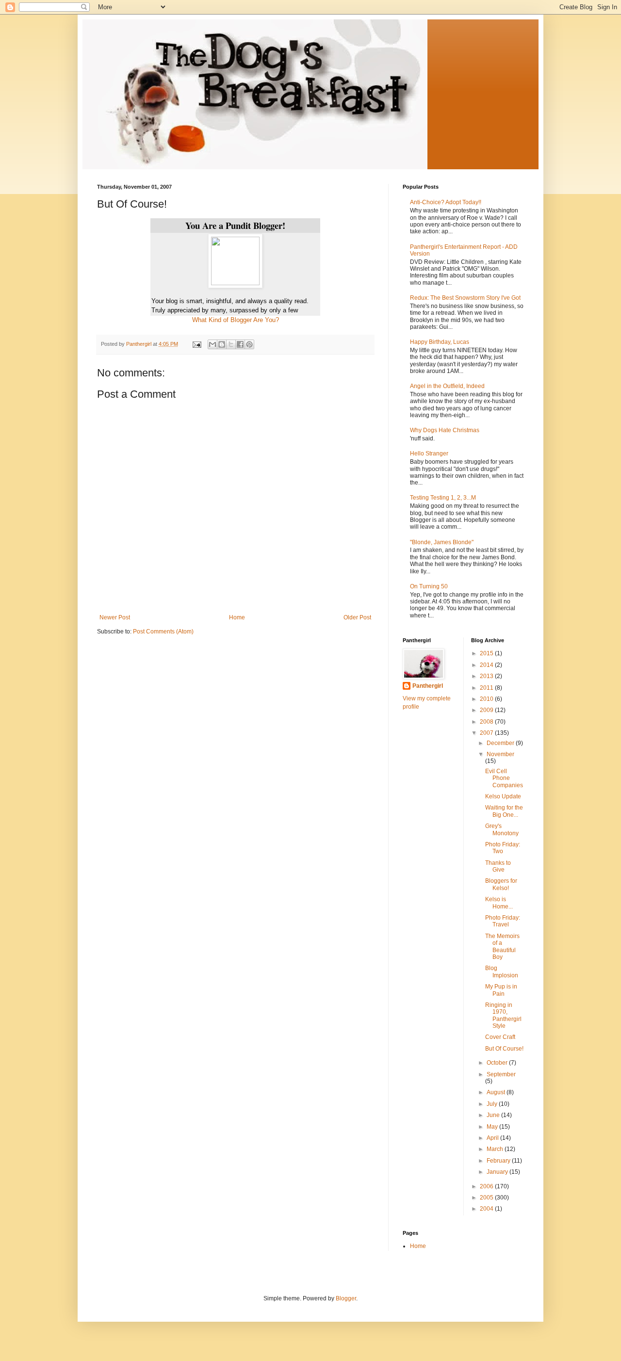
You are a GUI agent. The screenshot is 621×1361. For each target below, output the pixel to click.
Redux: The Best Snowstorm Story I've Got (465, 297)
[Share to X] (231, 344)
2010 (487, 699)
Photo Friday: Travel (502, 921)
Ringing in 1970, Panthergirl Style (503, 1015)
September (501, 1074)
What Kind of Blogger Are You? (235, 320)
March (496, 1149)
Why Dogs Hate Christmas (444, 430)
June (494, 1115)
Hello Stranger (429, 453)
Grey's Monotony (502, 829)
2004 (487, 1208)
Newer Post (114, 617)
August (497, 1092)
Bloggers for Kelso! (501, 884)
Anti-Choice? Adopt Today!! (445, 202)
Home (237, 617)
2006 (487, 1186)
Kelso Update (503, 796)
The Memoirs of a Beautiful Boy (502, 946)
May (493, 1126)
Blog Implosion (501, 971)
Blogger (346, 1298)
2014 (487, 665)
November (500, 754)
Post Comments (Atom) (163, 631)
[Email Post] (196, 344)
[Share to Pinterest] (249, 344)
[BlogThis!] (222, 344)
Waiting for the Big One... (504, 811)
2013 (487, 676)
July (493, 1104)
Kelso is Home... (499, 902)
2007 (487, 732)
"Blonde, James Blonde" (442, 542)
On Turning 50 (429, 586)
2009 (487, 710)
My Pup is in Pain (501, 990)
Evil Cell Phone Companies (504, 778)
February (499, 1160)
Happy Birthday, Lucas (439, 342)
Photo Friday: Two (502, 848)
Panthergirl (427, 685)
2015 (487, 653)
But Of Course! (504, 1048)
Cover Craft (500, 1037)
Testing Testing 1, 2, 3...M (443, 497)
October (498, 1062)
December (501, 743)
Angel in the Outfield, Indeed (447, 386)
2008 (487, 721)
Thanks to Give (498, 866)
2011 (487, 687)
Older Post (357, 617)
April (493, 1137)
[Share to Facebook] (240, 344)
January (498, 1171)
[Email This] (212, 344)
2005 (487, 1197)
